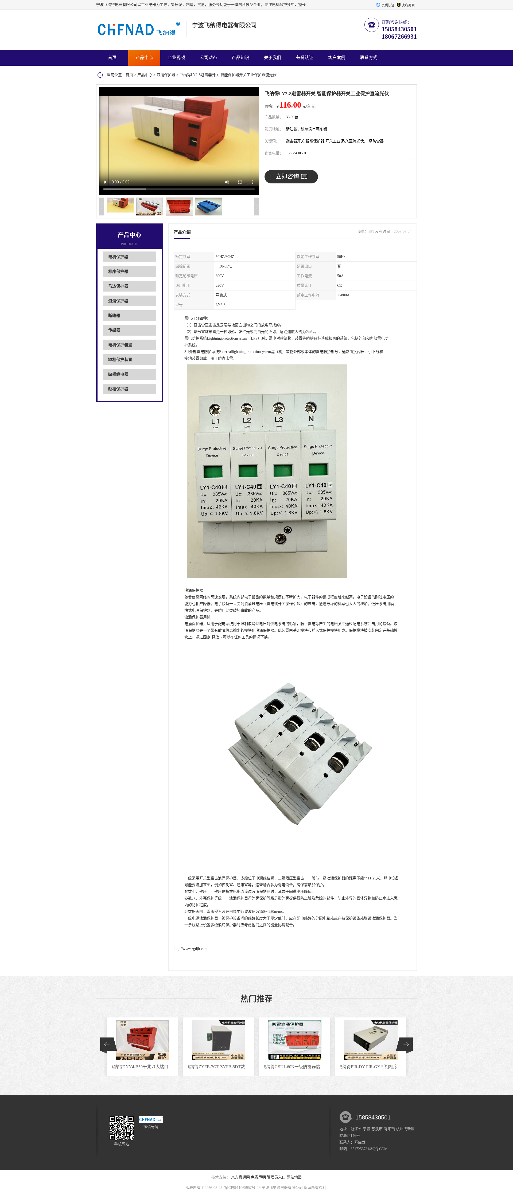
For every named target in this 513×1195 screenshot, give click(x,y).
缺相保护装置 (120, 359)
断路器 (114, 315)
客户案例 (336, 57)
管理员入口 (276, 1177)
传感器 (114, 330)
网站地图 (294, 1177)
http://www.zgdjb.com (190, 949)
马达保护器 (118, 286)
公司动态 (208, 57)
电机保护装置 (120, 345)
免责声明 (258, 1177)
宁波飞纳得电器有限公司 (282, 1188)
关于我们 (272, 57)
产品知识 (240, 57)
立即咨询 (287, 176)
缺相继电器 (118, 374)
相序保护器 (118, 271)
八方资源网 (240, 1177)
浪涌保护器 (166, 75)
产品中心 (144, 57)
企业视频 (176, 57)
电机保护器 (118, 257)
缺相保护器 (118, 389)
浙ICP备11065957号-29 (242, 1188)
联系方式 (368, 57)
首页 (112, 57)
